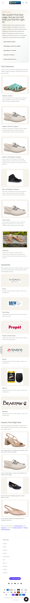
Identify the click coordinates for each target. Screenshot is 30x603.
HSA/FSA (5, 569)
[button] (3, 2)
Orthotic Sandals (17, 527)
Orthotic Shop (10, 597)
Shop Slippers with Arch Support (12, 46)
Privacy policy (16, 597)
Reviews (5, 553)
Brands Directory (19, 525)
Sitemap (5, 543)
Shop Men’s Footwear (9, 54)
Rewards (5, 566)
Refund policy (23, 597)
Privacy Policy (6, 556)
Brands (4, 546)
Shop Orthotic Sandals (9, 41)
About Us (5, 550)
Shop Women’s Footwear (10, 50)
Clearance (3, 527)
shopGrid (5, 572)
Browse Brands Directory (10, 59)
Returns (5, 563)
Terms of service (16, 599)
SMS (4, 559)
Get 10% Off (1, 350)
